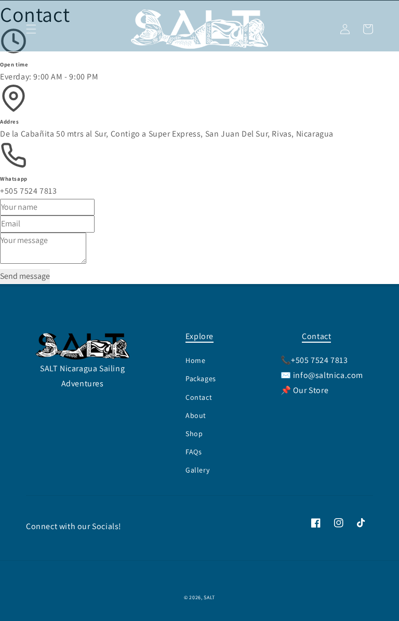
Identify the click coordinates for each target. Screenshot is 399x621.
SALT (209, 597)
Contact (198, 397)
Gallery (197, 470)
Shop (194, 433)
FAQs (193, 451)
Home (195, 360)
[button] (31, 29)
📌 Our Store (305, 390)
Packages (200, 378)
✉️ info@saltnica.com (322, 375)
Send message (25, 276)
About (195, 415)
